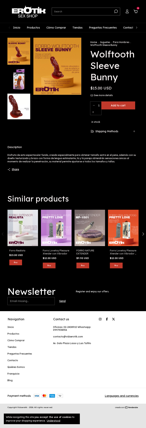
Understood (53, 420)
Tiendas (77, 27)
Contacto (129, 27)
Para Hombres (121, 42)
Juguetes (105, 42)
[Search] (115, 11)
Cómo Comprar (56, 27)
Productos (33, 27)
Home (93, 42)
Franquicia (13, 373)
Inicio (16, 27)
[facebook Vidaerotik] (106, 319)
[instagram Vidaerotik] (100, 319)
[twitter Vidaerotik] (113, 319)
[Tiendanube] (127, 408)
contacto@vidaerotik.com (68, 336)
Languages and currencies (122, 396)
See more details (103, 95)
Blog (10, 380)
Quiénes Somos (16, 367)
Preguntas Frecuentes (103, 27)
